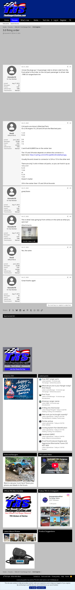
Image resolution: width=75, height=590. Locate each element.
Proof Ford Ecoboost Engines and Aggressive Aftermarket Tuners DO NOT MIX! (55, 443)
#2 (70, 123)
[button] (30, 20)
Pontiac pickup (47, 421)
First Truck (46, 394)
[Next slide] (33, 537)
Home (6, 20)
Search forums (15, 23)
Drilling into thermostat (50, 408)
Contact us (36, 576)
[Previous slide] (6, 537)
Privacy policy (56, 576)
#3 (70, 188)
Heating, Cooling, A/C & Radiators (52, 411)
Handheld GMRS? (48, 434)
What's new (25, 20)
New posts (6, 23)
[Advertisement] (37, 48)
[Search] (70, 20)
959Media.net (54, 580)
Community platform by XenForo (33, 580)
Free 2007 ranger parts (50, 379)
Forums (15, 20)
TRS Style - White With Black (12, 576)
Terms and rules (45, 576)
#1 (70, 67)
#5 (70, 247)
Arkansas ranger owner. (51, 401)
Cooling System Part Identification (54, 428)
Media (36, 20)
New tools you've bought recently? (54, 414)
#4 (70, 216)
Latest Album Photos (12, 531)
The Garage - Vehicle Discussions (51, 383)
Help (62, 576)
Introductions (46, 398)
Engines (44, 449)
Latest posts (43, 376)
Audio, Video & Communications (51, 438)
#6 (70, 277)
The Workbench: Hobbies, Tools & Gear (53, 418)
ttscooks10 (7, 33)
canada (17, 145)
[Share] (67, 67)
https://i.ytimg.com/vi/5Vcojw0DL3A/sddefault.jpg (48, 155)
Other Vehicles (46, 425)
